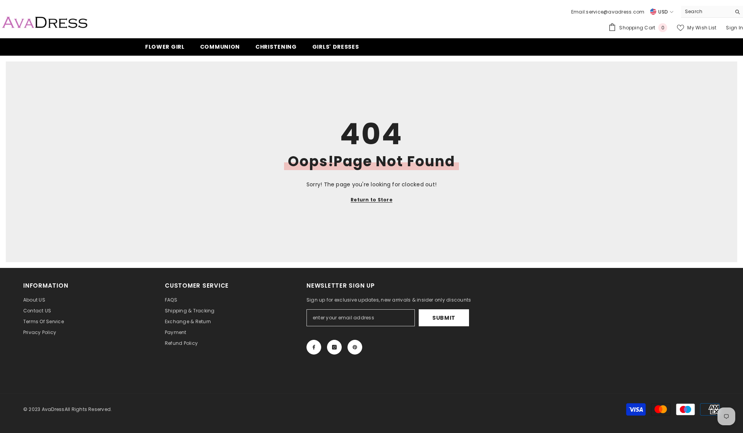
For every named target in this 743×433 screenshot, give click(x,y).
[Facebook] (313, 347)
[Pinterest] (355, 347)
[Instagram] (334, 347)
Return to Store (371, 199)
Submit (443, 318)
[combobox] (706, 11)
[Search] (712, 12)
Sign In (734, 27)
